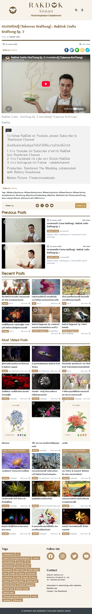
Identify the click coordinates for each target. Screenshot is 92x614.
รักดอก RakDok (59, 158)
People (5, 331)
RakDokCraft (62, 195)
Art (34, 303)
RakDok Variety (22, 589)
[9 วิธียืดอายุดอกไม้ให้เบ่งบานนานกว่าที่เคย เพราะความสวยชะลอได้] (76, 381)
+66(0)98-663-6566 (57, 580)
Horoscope (31, 573)
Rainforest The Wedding (40, 168)
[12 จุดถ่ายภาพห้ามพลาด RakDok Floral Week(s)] (46, 353)
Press (34, 577)
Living (17, 577)
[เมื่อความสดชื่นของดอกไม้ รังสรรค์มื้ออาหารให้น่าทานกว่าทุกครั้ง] (76, 286)
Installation (7, 577)
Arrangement (68, 399)
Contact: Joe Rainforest (57, 591)
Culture (5, 399)
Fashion (27, 566)
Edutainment (8, 566)
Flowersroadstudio (42, 178)
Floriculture (7, 569)
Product (6, 581)
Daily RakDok (8, 562)
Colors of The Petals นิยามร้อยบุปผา (16, 558)
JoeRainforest (9, 195)
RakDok (52, 195)
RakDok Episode (9, 585)
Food (5, 573)
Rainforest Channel (21, 139)
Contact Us (80, 205)
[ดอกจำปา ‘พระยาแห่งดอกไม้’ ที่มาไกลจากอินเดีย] (76, 516)
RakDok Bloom (18, 581)
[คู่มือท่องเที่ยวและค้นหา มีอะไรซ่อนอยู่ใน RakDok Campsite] (16, 353)
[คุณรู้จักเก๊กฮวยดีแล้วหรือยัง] (46, 488)
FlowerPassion (66, 192)
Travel (5, 303)
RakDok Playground (40, 331)
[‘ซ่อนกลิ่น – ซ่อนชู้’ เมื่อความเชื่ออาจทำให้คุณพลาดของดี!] (46, 381)
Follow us (9, 205)
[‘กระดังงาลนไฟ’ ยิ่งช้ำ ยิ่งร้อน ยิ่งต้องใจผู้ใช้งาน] (16, 488)
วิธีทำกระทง (40, 198)
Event (5, 371)
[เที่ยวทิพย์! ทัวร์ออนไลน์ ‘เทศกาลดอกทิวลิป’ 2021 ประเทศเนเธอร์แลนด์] (16, 286)
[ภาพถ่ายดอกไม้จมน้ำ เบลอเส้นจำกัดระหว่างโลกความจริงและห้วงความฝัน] (46, 286)
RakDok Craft (15, 37)
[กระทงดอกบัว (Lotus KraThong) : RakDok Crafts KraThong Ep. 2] (23, 230)
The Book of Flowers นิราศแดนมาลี (16, 596)
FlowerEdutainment (34, 192)
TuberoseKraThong (78, 195)
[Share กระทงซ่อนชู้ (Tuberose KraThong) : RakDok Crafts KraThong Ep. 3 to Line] (77, 50)
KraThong (21, 195)
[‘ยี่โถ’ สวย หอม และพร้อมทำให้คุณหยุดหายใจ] (46, 409)
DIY (28, 562)
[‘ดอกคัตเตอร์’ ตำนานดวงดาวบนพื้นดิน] (16, 460)
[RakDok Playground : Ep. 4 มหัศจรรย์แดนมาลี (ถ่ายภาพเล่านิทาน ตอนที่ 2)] (46, 314)
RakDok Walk (8, 592)
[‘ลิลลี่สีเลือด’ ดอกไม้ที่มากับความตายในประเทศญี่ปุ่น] (16, 381)
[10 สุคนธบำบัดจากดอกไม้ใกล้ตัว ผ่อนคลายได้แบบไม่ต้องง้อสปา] (46, 516)
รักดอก (17, 198)
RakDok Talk (8, 589)
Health (35, 450)
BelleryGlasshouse (15, 192)
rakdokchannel (59, 162)
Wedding (6, 600)
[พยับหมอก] (16, 421)
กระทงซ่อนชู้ (8, 198)
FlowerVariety (80, 192)
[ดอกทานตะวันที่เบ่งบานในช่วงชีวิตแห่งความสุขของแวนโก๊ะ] (76, 488)
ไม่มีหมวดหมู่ (17, 600)
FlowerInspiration (51, 192)
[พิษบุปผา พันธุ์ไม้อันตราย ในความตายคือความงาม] (16, 516)
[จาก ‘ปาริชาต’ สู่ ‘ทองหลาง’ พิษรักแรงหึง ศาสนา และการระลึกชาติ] (76, 460)
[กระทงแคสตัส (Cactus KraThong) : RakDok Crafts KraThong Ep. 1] (23, 256)
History (65, 534)
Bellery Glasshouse (27, 172)
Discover (20, 562)
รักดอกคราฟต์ (28, 198)
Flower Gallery (33, 569)
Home (4, 37)
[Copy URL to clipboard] (87, 50)
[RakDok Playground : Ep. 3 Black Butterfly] (76, 314)
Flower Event (20, 569)
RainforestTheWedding (36, 195)
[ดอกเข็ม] (76, 421)
